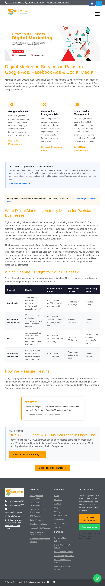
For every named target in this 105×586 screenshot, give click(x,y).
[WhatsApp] (99, 3)
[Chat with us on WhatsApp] (97, 578)
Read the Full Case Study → (27, 455)
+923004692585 (35, 2)
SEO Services (35, 516)
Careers (57, 503)
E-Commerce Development (35, 503)
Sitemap (57, 527)
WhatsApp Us (14, 516)
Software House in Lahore (62, 539)
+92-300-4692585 (16, 505)
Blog (56, 507)
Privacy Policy (60, 523)
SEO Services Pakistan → (20, 183)
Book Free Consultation (89, 518)
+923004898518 (15, 2)
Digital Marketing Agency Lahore (64, 546)
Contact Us (59, 519)
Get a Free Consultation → (52, 468)
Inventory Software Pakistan (62, 567)
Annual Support (61, 515)
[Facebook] (92, 3)
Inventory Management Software (40, 540)
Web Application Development (36, 497)
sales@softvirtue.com (58, 2)
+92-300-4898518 (16, 501)
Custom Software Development (37, 533)
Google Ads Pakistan (38, 524)
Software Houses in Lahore (62, 561)
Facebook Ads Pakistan (40, 528)
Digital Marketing (37, 520)
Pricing (57, 511)
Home (56, 496)
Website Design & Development (37, 510)
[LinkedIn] (54, 582)
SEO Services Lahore (63, 552)
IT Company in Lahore (64, 556)
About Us (58, 499)
